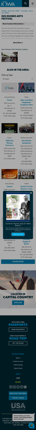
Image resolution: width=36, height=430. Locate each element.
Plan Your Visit (18, 234)
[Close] (31, 193)
